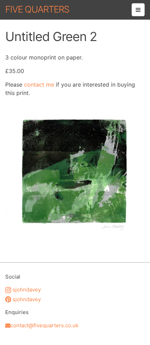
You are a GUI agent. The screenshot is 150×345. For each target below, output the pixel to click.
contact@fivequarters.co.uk (44, 325)
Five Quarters (37, 9)
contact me (39, 84)
